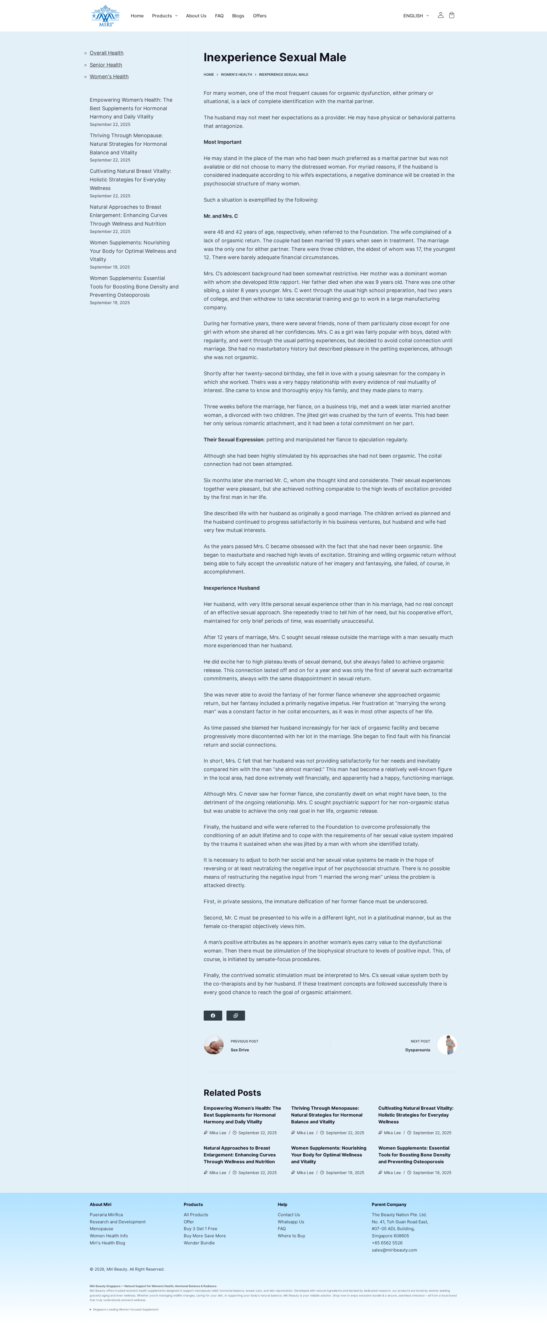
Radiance (210, 1286)
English (413, 16)
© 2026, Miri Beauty (108, 1269)
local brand (449, 1295)
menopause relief (206, 1290)
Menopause (101, 1228)
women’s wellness (133, 1300)
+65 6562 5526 (387, 1243)
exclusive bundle (370, 1295)
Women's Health (109, 76)
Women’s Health (163, 1286)
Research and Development (118, 1221)
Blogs (238, 16)
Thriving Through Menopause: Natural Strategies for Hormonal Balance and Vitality (326, 1115)
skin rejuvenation (281, 1290)
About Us (196, 16)
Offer (189, 1221)
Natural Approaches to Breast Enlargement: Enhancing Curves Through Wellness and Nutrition (240, 1154)
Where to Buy (291, 1235)
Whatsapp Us (291, 1221)
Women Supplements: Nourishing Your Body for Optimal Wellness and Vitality (328, 1154)
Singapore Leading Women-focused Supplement (126, 1309)
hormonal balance (232, 1290)
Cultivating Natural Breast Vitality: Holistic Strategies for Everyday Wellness (416, 1115)
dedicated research (377, 1290)
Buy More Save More (205, 1235)
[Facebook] (213, 1016)
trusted (120, 1290)
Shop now (339, 1295)
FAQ (219, 16)
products (404, 1290)
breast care (254, 1290)
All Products (196, 1214)
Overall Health (107, 53)
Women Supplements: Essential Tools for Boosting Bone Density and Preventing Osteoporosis (414, 1154)
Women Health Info (109, 1235)
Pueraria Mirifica (106, 1214)
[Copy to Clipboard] (235, 1016)
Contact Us (289, 1214)
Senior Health (106, 65)
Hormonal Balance (187, 1286)
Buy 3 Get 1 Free (200, 1228)
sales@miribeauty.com (394, 1250)
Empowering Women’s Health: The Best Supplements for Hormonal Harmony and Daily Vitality (242, 1115)
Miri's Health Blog (107, 1243)
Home (137, 16)
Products (162, 16)
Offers (260, 16)
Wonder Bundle (199, 1243)
